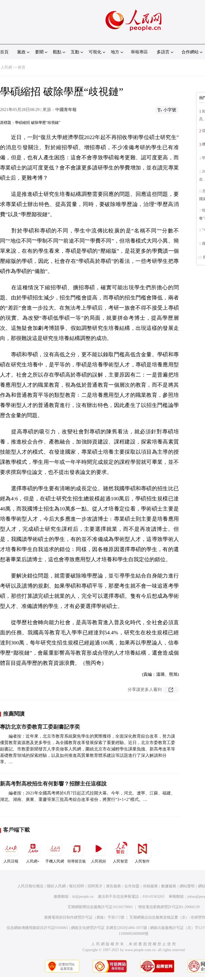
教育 (21, 67)
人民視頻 (98, 861)
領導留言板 (76, 861)
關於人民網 (56, 886)
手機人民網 (54, 861)
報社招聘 (76, 886)
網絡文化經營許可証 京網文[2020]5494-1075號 (109, 928)
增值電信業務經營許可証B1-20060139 (169, 907)
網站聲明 (187, 886)
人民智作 (142, 861)
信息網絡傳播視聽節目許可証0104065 (37, 928)
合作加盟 (131, 886)
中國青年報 (66, 109)
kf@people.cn (82, 897)
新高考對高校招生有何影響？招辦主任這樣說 (53, 783)
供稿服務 (150, 886)
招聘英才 (95, 886)
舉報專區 (139, 52)
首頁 (4, 52)
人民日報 (10, 861)
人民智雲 (120, 861)
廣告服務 (113, 886)
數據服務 (168, 886)
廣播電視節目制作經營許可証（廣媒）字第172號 (84, 917)
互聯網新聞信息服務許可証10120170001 (100, 907)
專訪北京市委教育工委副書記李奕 (40, 727)
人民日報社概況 (30, 886)
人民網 (6, 67)
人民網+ (33, 861)
